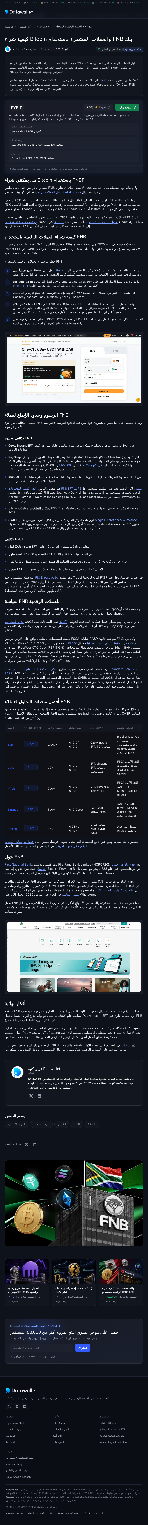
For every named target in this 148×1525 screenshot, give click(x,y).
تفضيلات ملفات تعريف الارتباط (63, 1513)
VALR (11, 788)
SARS (126, 1045)
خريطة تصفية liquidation (113, 1442)
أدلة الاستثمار (24, 26)
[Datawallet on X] (9, 1406)
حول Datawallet (15, 1423)
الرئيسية (9, 26)
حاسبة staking (14, 1464)
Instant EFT (20, 285)
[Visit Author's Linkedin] (39, 1096)
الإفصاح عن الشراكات (92, 1513)
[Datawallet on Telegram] (17, 1406)
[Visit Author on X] (31, 1096)
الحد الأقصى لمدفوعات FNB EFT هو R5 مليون (75, 488)
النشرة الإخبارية (61, 1429)
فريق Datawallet (27, 49)
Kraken (12, 828)
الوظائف (10, 1435)
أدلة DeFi (58, 1435)
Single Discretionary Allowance (116, 520)
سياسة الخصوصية (14, 1513)
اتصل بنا (10, 1442)
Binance (13, 809)
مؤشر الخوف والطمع (17, 1470)
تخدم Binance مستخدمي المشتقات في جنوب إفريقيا (90, 643)
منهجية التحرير (13, 1429)
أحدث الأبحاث (60, 1423)
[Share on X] (27, 1144)
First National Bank (18, 864)
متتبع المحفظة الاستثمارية (20, 1457)
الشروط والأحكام (36, 1513)
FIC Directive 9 (46, 577)
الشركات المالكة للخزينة (112, 1435)
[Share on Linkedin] (35, 1144)
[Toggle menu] (142, 12)
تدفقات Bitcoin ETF (110, 1423)
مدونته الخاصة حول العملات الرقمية (58, 192)
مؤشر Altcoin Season (18, 1476)
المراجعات (58, 1442)
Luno (11, 767)
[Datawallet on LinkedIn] (25, 1406)
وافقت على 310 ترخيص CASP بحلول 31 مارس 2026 (61, 222)
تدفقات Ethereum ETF (112, 1429)
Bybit (102, 80)
